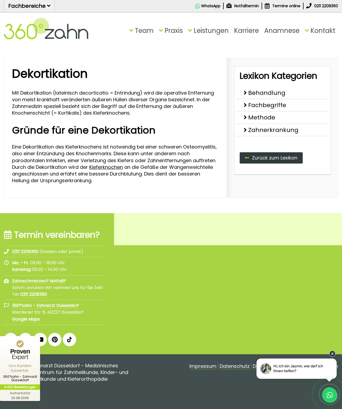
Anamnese (282, 30)
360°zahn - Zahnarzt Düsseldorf (45, 305)
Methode (261, 117)
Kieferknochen (106, 167)
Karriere (246, 30)
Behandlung (266, 93)
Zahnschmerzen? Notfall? (39, 281)
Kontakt (322, 30)
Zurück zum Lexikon (274, 157)
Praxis (174, 30)
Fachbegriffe (267, 105)
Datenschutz (235, 366)
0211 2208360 (33, 294)
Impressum (202, 366)
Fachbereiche (27, 6)
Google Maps (26, 319)
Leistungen (211, 30)
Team (144, 30)
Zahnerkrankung (273, 130)
